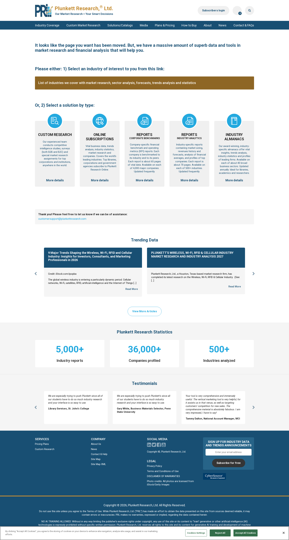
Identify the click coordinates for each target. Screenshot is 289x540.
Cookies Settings (196, 533)
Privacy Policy (154, 466)
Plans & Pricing (165, 25)
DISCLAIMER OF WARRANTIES (163, 476)
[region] (144, 533)
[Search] (249, 10)
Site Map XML (98, 464)
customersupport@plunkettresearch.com (62, 218)
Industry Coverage (47, 25)
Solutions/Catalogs (120, 25)
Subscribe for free (229, 463)
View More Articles (144, 311)
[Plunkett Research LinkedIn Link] (149, 445)
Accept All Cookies (245, 533)
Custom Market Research (83, 25)
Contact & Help (99, 454)
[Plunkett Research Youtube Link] (164, 445)
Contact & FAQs (243, 25)
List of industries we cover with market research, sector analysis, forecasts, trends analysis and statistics (117, 83)
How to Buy (189, 25)
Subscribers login (213, 10)
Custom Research (44, 449)
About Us (96, 444)
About (208, 25)
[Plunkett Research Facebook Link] (159, 445)
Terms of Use (94, 511)
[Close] (283, 532)
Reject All (220, 533)
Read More (131, 289)
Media (144, 25)
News (222, 25)
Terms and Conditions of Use (163, 471)
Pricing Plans (42, 444)
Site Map (96, 459)
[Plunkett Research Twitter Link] (154, 445)
